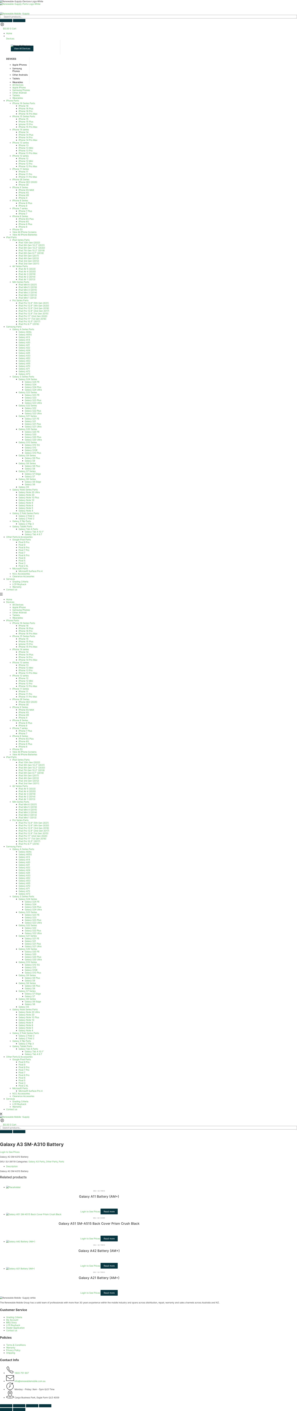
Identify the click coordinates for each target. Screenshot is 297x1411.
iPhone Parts (12, 620)
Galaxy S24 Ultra (33, 909)
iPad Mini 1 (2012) (28, 817)
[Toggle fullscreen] (19, 1405)
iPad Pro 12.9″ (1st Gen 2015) (33, 833)
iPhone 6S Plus (26, 738)
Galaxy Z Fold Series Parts (25, 1033)
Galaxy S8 (30, 988)
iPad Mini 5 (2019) (28, 807)
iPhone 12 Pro (25, 683)
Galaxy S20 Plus (33, 957)
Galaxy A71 (24, 888)
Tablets (16, 615)
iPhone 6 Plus (25, 744)
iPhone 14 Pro (25, 657)
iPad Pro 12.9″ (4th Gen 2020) (34, 825)
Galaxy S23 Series (28, 912)
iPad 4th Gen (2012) (29, 778)
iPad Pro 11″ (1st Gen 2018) (32, 838)
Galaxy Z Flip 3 (26, 1043)
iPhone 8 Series (20, 720)
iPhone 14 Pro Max (28, 659)
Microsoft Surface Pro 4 (31, 1091)
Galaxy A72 (24, 891)
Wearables (17, 617)
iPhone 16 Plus (26, 628)
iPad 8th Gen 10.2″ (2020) (32, 767)
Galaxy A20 (24, 862)
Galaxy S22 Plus (33, 930)
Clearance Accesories (23, 1096)
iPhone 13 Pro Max (28, 673)
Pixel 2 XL (23, 1085)
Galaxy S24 (30, 904)
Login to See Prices (9, 1152)
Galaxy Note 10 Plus (29, 1017)
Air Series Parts (20, 786)
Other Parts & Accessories (19, 1056)
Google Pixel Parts (21, 1059)
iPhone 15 (23, 638)
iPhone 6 (23, 746)
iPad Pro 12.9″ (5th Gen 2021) (34, 822)
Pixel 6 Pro (24, 1075)
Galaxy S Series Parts (23, 896)
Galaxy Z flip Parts (21, 1041)
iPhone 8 (23, 725)
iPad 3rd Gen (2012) (29, 780)
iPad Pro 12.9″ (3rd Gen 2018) (34, 828)
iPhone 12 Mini (26, 681)
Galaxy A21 (24, 865)
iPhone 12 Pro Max (28, 686)
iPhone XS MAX (26, 709)
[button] (151, 37)
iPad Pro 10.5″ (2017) (29, 841)
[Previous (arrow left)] (6, 1409)
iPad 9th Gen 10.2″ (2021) (32, 765)
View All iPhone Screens (24, 751)
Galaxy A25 (24, 872)
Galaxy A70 (24, 886)
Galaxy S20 (30, 954)
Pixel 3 (22, 1083)
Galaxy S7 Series (27, 991)
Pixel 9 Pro (24, 1062)
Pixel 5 (22, 1080)
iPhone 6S (24, 741)
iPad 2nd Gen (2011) (29, 783)
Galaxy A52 (24, 878)
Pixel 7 (22, 1072)
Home (9, 599)
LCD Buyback (19, 1104)
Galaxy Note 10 (26, 1020)
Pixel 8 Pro (24, 1067)
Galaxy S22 (30, 928)
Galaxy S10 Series (28, 962)
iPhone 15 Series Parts (23, 636)
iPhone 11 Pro (25, 694)
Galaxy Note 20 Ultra (29, 1012)
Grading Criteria (20, 1101)
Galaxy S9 (30, 980)
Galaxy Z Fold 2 (26, 1038)
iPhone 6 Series (20, 736)
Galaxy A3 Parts (36, 1161)
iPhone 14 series (20, 649)
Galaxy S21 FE (32, 938)
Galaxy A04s (25, 851)
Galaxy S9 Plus (32, 978)
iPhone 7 (23, 733)
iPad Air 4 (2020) (27, 791)
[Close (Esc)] (45, 1405)
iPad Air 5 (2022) (27, 788)
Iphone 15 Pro (26, 644)
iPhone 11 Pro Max (28, 696)
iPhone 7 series (20, 728)
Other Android (19, 612)
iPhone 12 (23, 678)
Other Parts (52, 1161)
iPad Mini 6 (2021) (28, 804)
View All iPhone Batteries (24, 754)
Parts (61, 1161)
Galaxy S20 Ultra (33, 959)
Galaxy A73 (24, 893)
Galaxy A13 (24, 857)
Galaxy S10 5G (32, 964)
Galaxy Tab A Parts (28, 1049)
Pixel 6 (22, 1077)
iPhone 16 (23, 625)
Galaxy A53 (24, 880)
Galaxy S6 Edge (33, 1001)
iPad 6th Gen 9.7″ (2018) (31, 773)
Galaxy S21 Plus (33, 943)
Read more (109, 1211)
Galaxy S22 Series (28, 925)
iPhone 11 (23, 691)
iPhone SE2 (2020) (28, 702)
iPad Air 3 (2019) (27, 794)
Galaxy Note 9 (26, 1022)
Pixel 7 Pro (24, 1070)
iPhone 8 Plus (25, 723)
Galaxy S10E (31, 970)
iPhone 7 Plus (25, 730)
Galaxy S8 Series (27, 983)
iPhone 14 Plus (26, 654)
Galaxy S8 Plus (32, 985)
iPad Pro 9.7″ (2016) (29, 843)
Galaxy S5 (24, 1006)
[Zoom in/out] (6, 1405)
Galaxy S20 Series (28, 949)
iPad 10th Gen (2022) (29, 762)
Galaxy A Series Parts (23, 849)
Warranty (17, 1106)
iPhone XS (24, 712)
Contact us (11, 1109)
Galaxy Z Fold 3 (26, 1035)
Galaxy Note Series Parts (25, 1009)
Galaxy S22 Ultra (33, 933)
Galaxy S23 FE (32, 914)
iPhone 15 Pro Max (28, 646)
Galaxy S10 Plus (33, 972)
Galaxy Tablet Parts (22, 1046)
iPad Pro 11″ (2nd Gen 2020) (33, 836)
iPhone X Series (20, 707)
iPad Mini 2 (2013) (28, 815)
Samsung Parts (14, 846)
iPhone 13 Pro (25, 670)
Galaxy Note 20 (26, 1014)
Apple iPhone (19, 607)
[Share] (32, 1405)
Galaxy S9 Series (27, 975)
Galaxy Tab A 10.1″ (34, 1051)
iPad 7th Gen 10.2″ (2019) (32, 770)
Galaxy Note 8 (26, 1025)
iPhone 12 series (20, 675)
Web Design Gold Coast (88, 1402)
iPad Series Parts (21, 759)
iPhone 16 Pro (25, 631)
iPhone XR (24, 715)
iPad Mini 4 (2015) (28, 809)
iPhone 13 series (20, 662)
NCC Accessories (21, 1093)
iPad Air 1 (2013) (27, 799)
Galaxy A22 (24, 867)
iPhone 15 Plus (26, 641)
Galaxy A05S (25, 854)
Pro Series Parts (20, 820)
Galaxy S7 (30, 996)
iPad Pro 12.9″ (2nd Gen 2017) (34, 830)
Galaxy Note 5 (26, 1027)
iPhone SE (24, 704)
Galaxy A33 (24, 875)
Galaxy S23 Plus (33, 920)
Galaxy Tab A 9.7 (33, 1054)
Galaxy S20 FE (32, 951)
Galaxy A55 (24, 883)
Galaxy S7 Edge (33, 993)
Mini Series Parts (20, 801)
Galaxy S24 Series (28, 899)
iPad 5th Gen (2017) (29, 775)
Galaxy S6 (30, 1004)
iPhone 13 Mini (26, 667)
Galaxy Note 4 (26, 1030)
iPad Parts (11, 757)
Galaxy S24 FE (32, 901)
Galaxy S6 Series (27, 999)
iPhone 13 (23, 665)
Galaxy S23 (30, 917)
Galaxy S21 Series (28, 935)
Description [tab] (12, 1166)
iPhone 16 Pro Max (28, 633)
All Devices (17, 604)
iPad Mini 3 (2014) (28, 812)
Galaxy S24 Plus (33, 907)
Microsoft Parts (20, 1088)
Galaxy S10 (30, 967)
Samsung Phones (21, 610)
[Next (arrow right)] (19, 1409)
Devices (10, 602)
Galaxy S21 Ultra (33, 946)
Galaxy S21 (30, 941)
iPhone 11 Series (20, 688)
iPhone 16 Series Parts (23, 623)
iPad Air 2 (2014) (27, 796)
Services (10, 1098)
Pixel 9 (22, 1064)
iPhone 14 (23, 652)
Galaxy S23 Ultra (33, 922)
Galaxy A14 (24, 859)
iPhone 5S (17, 749)
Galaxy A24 (24, 870)
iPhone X (23, 717)
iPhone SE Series (20, 699)
